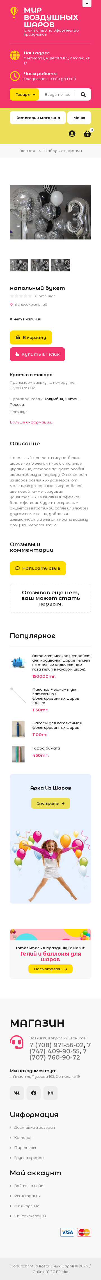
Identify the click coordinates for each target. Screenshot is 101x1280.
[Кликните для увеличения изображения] (50, 212)
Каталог (22, 1137)
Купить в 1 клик (39, 354)
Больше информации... (32, 422)
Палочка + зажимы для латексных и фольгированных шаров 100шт (55, 696)
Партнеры (24, 1147)
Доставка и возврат (34, 1127)
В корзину (34, 337)
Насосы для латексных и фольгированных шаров (57, 725)
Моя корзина (26, 1206)
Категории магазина (37, 117)
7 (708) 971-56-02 (56, 1045)
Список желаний (29, 1216)
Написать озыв (40, 568)
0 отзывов (45, 296)
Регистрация (27, 1195)
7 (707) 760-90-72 (58, 1054)
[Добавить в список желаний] (50, 304)
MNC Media (56, 1271)
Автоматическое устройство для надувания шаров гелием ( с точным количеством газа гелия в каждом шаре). (61, 662)
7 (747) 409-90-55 (60, 1048)
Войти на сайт (29, 1185)
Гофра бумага (46, 748)
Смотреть (48, 803)
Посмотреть (47, 969)
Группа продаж (28, 1157)
